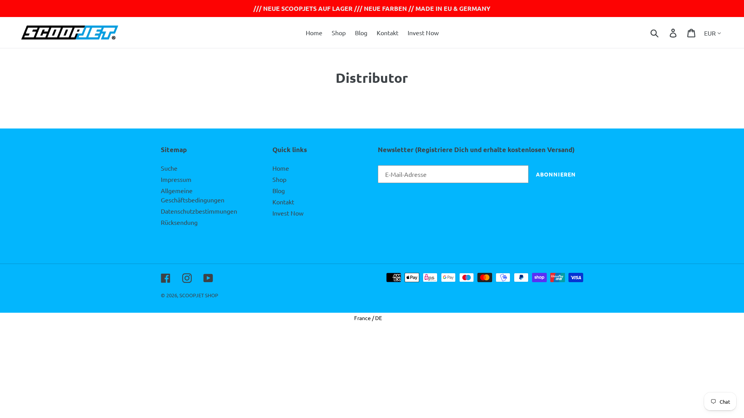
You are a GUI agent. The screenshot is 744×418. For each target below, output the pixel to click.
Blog (278, 190)
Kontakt (283, 202)
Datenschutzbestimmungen (199, 211)
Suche (169, 168)
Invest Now (287, 213)
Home (280, 168)
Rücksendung (179, 222)
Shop (279, 179)
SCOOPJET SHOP (198, 295)
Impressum (176, 179)
